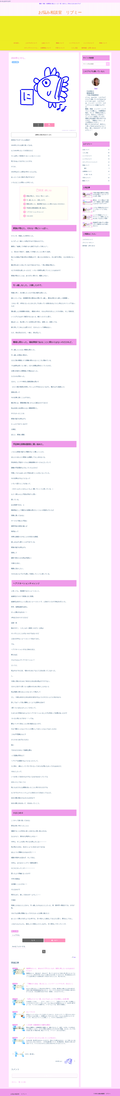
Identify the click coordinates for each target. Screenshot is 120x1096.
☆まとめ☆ (30, 216)
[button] (49, 125)
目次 (41, 190)
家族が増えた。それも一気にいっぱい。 (38, 196)
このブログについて (87, 239)
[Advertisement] (60, 28)
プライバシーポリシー (88, 242)
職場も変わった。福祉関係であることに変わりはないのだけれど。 (46, 204)
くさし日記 (15, 931)
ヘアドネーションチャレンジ (35, 212)
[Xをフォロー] (43, 951)
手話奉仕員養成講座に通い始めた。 (37, 208)
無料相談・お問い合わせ (88, 245)
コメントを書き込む (44, 1076)
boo (95, 88)
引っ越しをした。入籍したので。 (36, 200)
